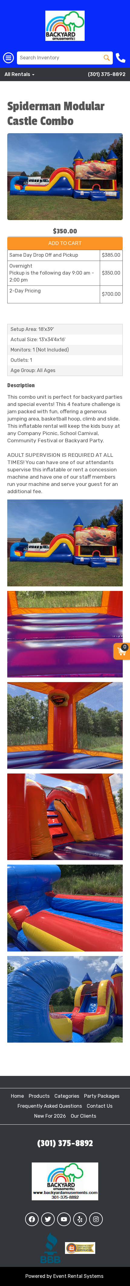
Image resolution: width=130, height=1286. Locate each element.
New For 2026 (50, 1116)
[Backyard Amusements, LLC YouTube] (64, 1219)
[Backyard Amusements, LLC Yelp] (80, 1219)
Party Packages (101, 1096)
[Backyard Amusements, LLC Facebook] (32, 1219)
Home (17, 1096)
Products (39, 1096)
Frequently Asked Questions (50, 1106)
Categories (66, 1096)
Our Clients (83, 1116)
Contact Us (99, 1106)
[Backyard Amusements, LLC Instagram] (96, 1219)
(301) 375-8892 (106, 74)
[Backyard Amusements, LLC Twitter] (48, 1219)
